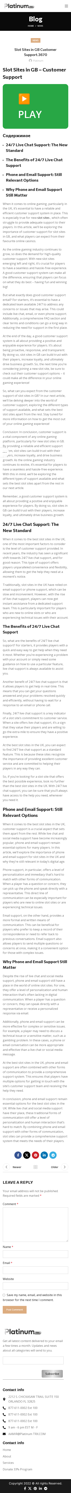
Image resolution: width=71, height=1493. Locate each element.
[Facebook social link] (18, 1155)
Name (8, 1247)
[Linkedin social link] (44, 1155)
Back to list (35, 1167)
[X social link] (26, 1155)
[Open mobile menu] (66, 6)
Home (31, 25)
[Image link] (23, 1331)
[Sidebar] (4, 452)
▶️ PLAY (30, 106)
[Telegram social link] (53, 1155)
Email (7, 1263)
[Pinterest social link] (35, 1155)
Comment (10, 1204)
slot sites (43, 218)
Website (8, 1279)
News (40, 25)
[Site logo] (19, 6)
